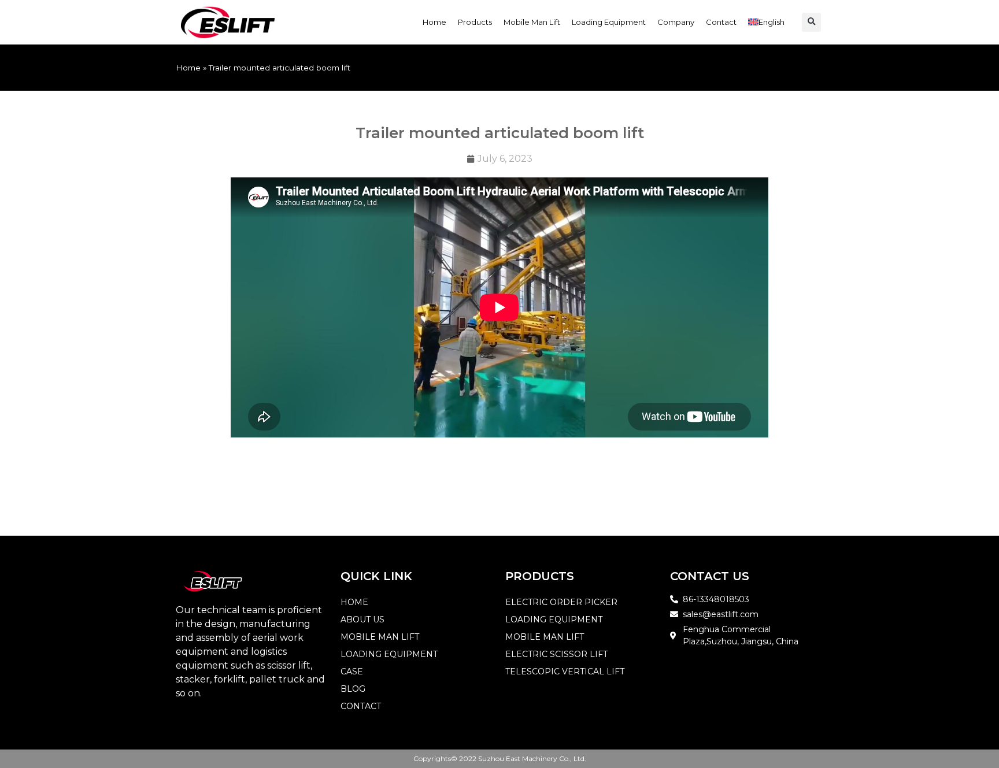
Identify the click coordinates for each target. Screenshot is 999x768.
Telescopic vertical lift (564, 671)
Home (434, 22)
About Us (362, 619)
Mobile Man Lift (532, 22)
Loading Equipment (609, 22)
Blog (353, 689)
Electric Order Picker (561, 602)
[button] (811, 22)
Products (475, 22)
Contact (721, 22)
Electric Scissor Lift (556, 654)
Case (352, 671)
